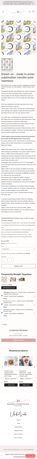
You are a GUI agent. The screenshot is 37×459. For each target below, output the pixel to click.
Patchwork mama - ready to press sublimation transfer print (18, 310)
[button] (3, 12)
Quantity (3, 256)
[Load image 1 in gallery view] (7, 64)
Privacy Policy (18, 437)
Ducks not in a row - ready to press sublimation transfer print (19, 301)
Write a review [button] (18, 340)
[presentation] (2, 367)
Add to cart (11, 385)
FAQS (18, 423)
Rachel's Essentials (14, 449)
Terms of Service (18, 434)
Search (18, 420)
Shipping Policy (18, 430)
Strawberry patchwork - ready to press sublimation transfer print (25, 373)
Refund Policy (18, 427)
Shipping (3, 243)
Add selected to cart (9, 287)
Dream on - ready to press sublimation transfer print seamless (19, 293)
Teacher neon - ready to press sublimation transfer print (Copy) (10, 373)
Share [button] (5, 324)
